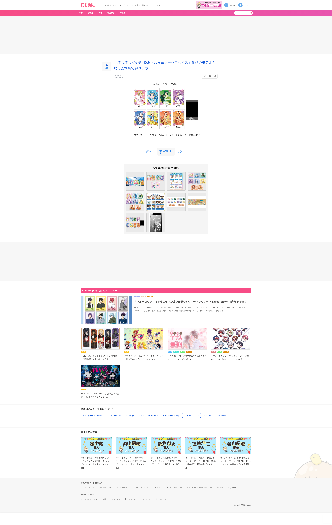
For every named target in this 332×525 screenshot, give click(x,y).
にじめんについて (87, 488)
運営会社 (219, 488)
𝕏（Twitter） (232, 488)
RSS (246, 5)
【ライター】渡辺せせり (93, 415)
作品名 (91, 13)
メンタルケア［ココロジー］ (140, 499)
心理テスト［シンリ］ (162, 499)
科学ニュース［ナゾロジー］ (114, 499)
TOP (81, 13)
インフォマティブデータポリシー (199, 488)
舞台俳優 (111, 13)
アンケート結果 (115, 415)
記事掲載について (106, 488)
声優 (100, 13)
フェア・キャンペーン (148, 415)
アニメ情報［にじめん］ (90, 499)
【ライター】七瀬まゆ (172, 415)
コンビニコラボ (193, 415)
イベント (208, 415)
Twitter (232, 5)
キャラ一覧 (221, 415)
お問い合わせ (122, 488)
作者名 (122, 13)
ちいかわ (130, 415)
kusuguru (85, 494)
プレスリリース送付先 (140, 488)
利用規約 (157, 488)
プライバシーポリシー (173, 488)
